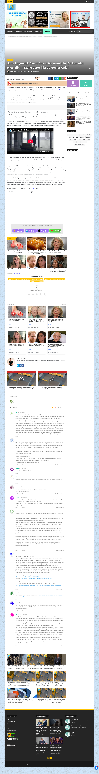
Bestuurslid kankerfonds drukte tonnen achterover (44, 700)
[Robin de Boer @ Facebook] (23, 366)
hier (33, 188)
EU (73, 137)
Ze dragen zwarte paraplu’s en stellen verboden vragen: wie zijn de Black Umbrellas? (83, 104)
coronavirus (82, 134)
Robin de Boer (13, 71)
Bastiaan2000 (74, 719)
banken (11, 279)
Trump (88, 139)
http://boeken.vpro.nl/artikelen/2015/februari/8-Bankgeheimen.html (36, 578)
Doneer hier (47, 31)
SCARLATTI (74, 732)
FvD (77, 137)
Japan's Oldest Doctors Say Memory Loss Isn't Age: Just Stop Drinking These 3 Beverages (57, 270)
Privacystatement (11, 721)
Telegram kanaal (38, 31)
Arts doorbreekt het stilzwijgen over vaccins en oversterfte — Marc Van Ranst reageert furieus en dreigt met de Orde (83, 111)
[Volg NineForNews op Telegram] (31, 231)
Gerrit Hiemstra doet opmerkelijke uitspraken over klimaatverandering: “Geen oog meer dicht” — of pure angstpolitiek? (83, 118)
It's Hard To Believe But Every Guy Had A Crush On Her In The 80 (56, 251)
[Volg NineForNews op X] (43, 231)
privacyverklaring (37, 279)
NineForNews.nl (16, 273)
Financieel (13, 36)
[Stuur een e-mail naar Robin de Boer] (18, 366)
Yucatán (40, 281)
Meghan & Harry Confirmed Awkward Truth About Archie (37, 269)
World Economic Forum (79, 144)
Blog (8, 728)
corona (69, 134)
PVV (75, 139)
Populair (71, 92)
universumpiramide (59, 279)
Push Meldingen (28, 31)
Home (9, 36)
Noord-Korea (25, 279)
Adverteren (9, 726)
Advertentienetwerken (12, 730)
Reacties (87, 92)
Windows (33, 281)
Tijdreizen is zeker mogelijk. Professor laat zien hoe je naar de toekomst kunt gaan (34, 667)
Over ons (9, 719)
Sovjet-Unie (47, 279)
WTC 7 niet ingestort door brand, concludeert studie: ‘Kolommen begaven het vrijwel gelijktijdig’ (16, 667)
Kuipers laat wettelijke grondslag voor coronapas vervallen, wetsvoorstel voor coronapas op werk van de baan (55, 667)
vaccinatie (84, 142)
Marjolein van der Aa (76, 725)
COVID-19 (89, 134)
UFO (74, 142)
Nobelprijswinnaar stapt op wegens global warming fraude (58, 701)
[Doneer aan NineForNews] (55, 231)
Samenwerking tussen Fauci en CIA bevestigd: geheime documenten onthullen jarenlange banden (83, 97)
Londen (17, 279)
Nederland (82, 137)
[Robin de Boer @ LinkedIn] (20, 366)
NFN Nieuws (10, 31)
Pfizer (71, 139)
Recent (79, 92)
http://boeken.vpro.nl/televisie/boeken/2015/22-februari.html (29, 576)
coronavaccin (75, 134)
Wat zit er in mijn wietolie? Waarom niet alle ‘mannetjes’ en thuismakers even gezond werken (83, 122)
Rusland (79, 139)
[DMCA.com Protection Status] (20, 745)
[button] (18, 231)
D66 (70, 137)
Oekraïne (88, 137)
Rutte (84, 139)
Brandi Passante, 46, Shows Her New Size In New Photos (17, 269)
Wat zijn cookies (10, 723)
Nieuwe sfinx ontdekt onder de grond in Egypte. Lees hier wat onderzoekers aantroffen (44, 684)
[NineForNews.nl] (10, 6)
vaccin (78, 142)
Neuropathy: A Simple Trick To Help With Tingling (16, 251)
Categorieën (18, 31)
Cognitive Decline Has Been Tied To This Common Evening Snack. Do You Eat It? (37, 252)
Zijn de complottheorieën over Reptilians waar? (60, 684)
